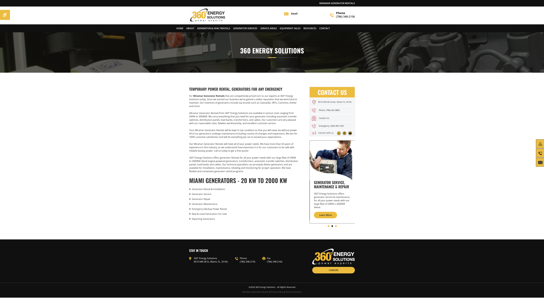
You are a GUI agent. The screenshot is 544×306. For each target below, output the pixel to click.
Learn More (325, 215)
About (190, 28)
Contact (324, 28)
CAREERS (333, 270)
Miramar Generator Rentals (256, 292)
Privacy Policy (277, 292)
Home (179, 28)
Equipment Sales (290, 28)
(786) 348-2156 (345, 14)
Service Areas (268, 28)
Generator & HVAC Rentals (213, 28)
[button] (328, 226)
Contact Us (324, 118)
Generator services (245, 28)
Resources (309, 28)
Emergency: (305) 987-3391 (331, 126)
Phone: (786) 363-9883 (329, 110)
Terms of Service (293, 292)
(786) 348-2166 (274, 261)
